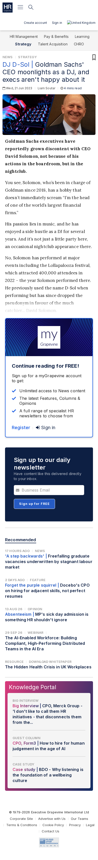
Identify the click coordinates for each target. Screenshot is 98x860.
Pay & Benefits (56, 36)
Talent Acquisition (53, 44)
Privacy (75, 825)
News (8, 57)
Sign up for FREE (34, 504)
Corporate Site (21, 819)
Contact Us (50, 831)
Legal (90, 825)
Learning (82, 36)
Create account (35, 23)
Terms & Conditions (21, 825)
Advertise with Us (52, 819)
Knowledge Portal (32, 687)
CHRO (79, 44)
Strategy (23, 44)
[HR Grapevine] (7, 7)
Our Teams (79, 819)
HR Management (24, 36)
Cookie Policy (53, 825)
